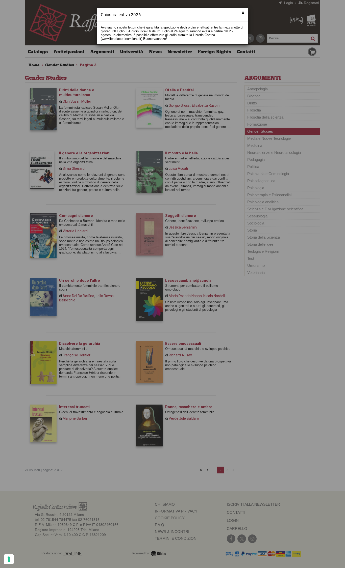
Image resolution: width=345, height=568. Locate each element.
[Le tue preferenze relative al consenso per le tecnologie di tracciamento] (9, 559)
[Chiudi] (243, 13)
